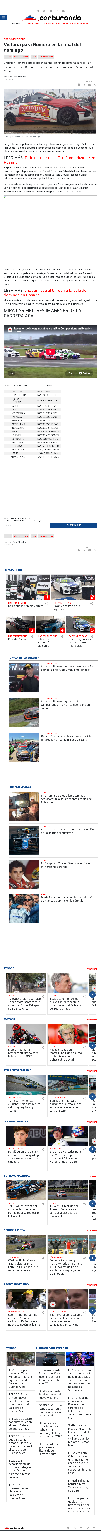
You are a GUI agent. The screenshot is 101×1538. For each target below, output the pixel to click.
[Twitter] (44, 11)
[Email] (63, 11)
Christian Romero (21, 56)
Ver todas (92, 969)
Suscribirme (74, 525)
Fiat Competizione (46, 56)
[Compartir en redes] (46, 603)
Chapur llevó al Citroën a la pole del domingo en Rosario (45, 292)
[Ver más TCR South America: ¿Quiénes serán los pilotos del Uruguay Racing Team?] (26, 1085)
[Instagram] (57, 11)
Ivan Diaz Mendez (17, 76)
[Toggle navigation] (3, 17)
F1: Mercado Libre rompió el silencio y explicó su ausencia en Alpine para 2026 (57, 23)
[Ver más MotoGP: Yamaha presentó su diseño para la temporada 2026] (26, 1034)
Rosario (8, 56)
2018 (34, 56)
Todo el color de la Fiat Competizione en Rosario (49, 160)
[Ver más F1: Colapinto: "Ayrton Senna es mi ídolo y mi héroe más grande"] (24, 874)
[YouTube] (50, 11)
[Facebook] (37, 11)
